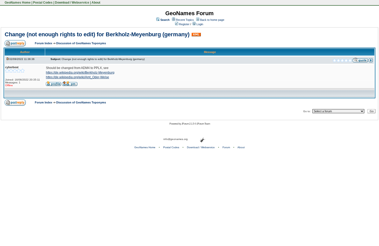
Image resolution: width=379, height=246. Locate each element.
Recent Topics (185, 19)
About (96, 2)
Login (199, 24)
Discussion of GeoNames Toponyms (81, 43)
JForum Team (203, 123)
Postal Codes (43, 2)
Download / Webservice (72, 2)
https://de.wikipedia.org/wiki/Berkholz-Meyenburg (80, 72)
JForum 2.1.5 (188, 123)
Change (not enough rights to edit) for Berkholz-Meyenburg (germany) (97, 34)
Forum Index (44, 43)
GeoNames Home (17, 2)
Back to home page (212, 19)
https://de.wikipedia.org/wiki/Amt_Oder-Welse (77, 77)
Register (184, 24)
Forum (226, 147)
